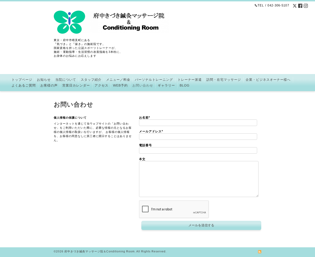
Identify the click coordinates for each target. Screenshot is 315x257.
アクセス (101, 85)
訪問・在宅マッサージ (223, 79)
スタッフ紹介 (91, 79)
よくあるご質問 (24, 85)
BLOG (185, 85)
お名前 (144, 117)
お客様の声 (49, 85)
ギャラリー (166, 85)
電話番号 (145, 145)
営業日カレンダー (76, 85)
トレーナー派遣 (190, 79)
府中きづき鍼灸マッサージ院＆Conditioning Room (99, 251)
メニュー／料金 (118, 79)
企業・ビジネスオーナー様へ (268, 79)
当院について (65, 79)
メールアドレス (151, 131)
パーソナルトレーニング (154, 79)
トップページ (22, 79)
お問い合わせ (142, 85)
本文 (142, 159)
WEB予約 (120, 85)
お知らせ (44, 79)
